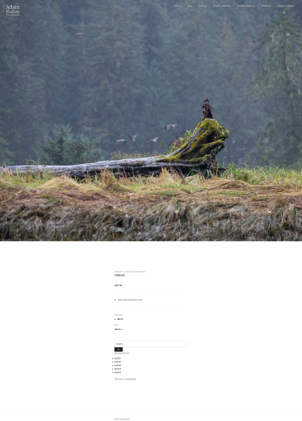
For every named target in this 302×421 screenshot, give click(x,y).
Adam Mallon (139, 272)
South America (246, 5)
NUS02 (117, 362)
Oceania (266, 5)
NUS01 (117, 358)
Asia (189, 5)
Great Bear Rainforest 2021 (130, 300)
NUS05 (117, 372)
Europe (203, 5)
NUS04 (117, 369)
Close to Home (285, 5)
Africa (177, 5)
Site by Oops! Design (122, 419)
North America (222, 5)
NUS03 (117, 365)
